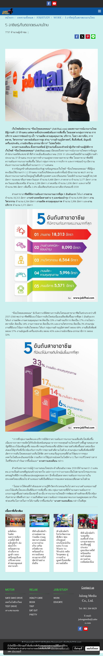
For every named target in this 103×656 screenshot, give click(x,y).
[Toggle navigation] (99, 11)
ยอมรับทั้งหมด (92, 648)
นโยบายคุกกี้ (16, 651)
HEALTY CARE (36, 598)
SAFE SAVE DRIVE (14, 598)
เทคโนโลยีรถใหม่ (13, 602)
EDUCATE (58, 602)
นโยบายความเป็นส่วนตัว (60, 648)
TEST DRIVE (11, 606)
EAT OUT (33, 610)
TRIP (31, 606)
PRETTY (33, 614)
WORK (57, 598)
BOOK (32, 602)
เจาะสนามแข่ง (12, 610)
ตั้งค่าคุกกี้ (78, 648)
